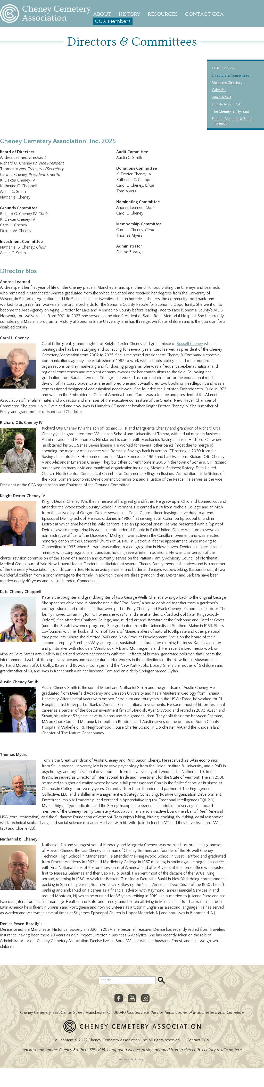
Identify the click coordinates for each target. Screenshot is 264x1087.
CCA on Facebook (118, 998)
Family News (221, 97)
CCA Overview (223, 68)
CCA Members (113, 21)
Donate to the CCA (226, 104)
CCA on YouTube (132, 998)
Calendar (219, 90)
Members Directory (227, 83)
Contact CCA (204, 14)
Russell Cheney (190, 343)
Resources (163, 14)
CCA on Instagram (145, 998)
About (102, 14)
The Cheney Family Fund (230, 112)
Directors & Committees (231, 75)
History (130, 14)
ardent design (136, 1059)
